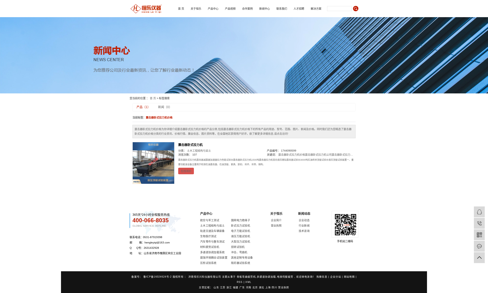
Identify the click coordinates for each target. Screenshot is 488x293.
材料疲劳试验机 (209, 246)
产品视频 (230, 8)
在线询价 (186, 171)
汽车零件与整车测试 (212, 241)
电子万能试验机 (240, 230)
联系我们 (281, 8)
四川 (275, 287)
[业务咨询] (479, 211)
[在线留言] (479, 246)
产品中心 (213, 8)
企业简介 (276, 220)
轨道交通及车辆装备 (212, 230)
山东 (217, 287)
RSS (240, 282)
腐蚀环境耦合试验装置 (213, 257)
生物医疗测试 (208, 236)
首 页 (181, 8)
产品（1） (143, 107)
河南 (249, 287)
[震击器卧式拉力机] (153, 163)
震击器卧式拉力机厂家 (345, 154)
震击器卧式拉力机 (190, 144)
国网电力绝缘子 (240, 220)
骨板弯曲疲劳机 (246, 276)
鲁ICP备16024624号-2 (157, 276)
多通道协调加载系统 (212, 252)
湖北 (262, 287)
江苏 (223, 287)
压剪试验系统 (208, 262)
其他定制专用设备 (242, 257)
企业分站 (335, 276)
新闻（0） (165, 107)
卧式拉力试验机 (240, 225)
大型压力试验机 (240, 241)
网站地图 (350, 276)
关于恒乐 (196, 8)
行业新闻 (304, 225)
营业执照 (276, 225)
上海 (268, 287)
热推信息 (322, 276)
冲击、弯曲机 (239, 252)
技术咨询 (304, 230)
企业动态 (304, 220)
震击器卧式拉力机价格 (291, 154)
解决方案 (316, 8)
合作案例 (247, 8)
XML (248, 282)
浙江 (229, 287)
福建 (236, 287)
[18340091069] (479, 223)
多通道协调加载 (266, 276)
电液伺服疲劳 (285, 276)
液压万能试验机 (240, 236)
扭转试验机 (238, 246)
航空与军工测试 (209, 220)
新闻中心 (264, 8)
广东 (242, 287)
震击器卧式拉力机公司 (318, 154)
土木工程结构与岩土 (199, 150)
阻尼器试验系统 (240, 262)
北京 (255, 287)
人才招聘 (299, 8)
